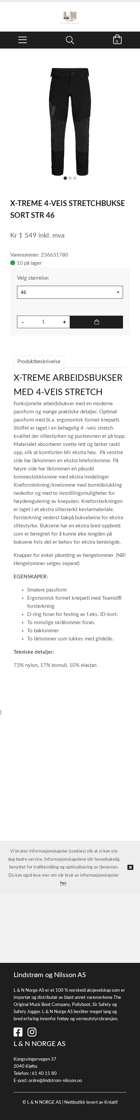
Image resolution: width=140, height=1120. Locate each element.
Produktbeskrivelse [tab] (38, 361)
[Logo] (70, 13)
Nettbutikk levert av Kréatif (91, 1102)
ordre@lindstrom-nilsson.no (55, 1081)
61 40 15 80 (44, 1073)
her (63, 883)
